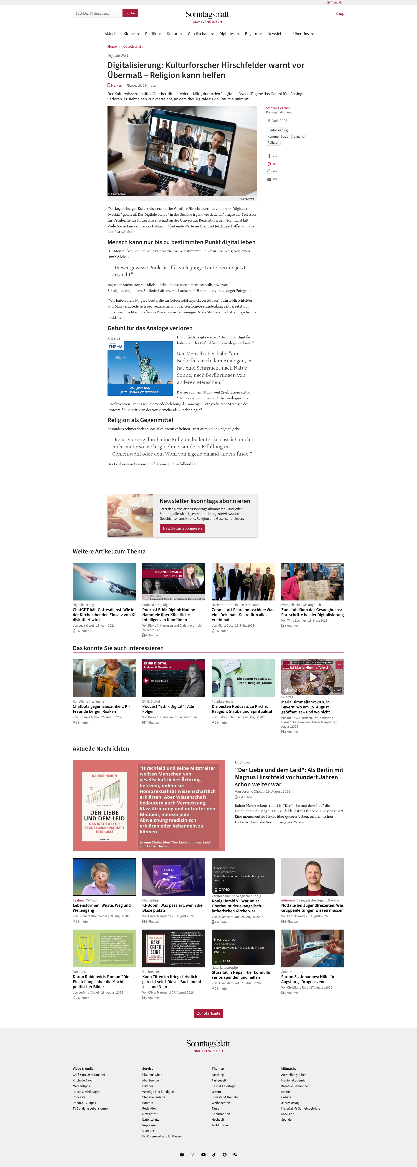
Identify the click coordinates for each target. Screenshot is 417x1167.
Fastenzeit (219, 1080)
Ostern (216, 1092)
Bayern (251, 34)
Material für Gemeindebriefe (300, 1108)
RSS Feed (287, 1114)
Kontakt (147, 1103)
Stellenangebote (153, 1097)
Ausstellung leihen (293, 1075)
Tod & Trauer (220, 1125)
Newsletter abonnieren (182, 528)
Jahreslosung (290, 1103)
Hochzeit (218, 1119)
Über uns (148, 1130)
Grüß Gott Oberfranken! (89, 1075)
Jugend (299, 136)
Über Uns (301, 34)
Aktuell (110, 34)
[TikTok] (214, 1156)
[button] (115, 85)
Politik (150, 34)
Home (112, 46)
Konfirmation (221, 1114)
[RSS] (235, 1156)
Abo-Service (150, 1080)
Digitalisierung (278, 130)
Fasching (218, 1075)
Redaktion (149, 1108)
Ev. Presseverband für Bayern (162, 1136)
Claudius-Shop (152, 1075)
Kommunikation (279, 136)
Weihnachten (221, 1103)
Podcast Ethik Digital (87, 1092)
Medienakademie (293, 1080)
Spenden (287, 1119)
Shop (340, 14)
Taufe (215, 1108)
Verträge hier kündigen (158, 1092)
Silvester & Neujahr (225, 1097)
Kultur (172, 34)
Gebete (286, 1097)
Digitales (226, 34)
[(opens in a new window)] (182, 1156)
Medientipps (81, 1086)
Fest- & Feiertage (223, 1086)
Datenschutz (150, 1119)
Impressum (150, 1125)
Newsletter (277, 34)
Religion (273, 142)
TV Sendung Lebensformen (91, 1108)
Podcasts (79, 1097)
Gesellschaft (198, 34)
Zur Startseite (208, 1013)
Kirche (129, 34)
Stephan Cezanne (278, 108)
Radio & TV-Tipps (84, 1103)
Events (285, 1092)
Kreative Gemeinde (294, 1086)
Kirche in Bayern (84, 1080)
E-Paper (147, 1086)
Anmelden (337, 2)
